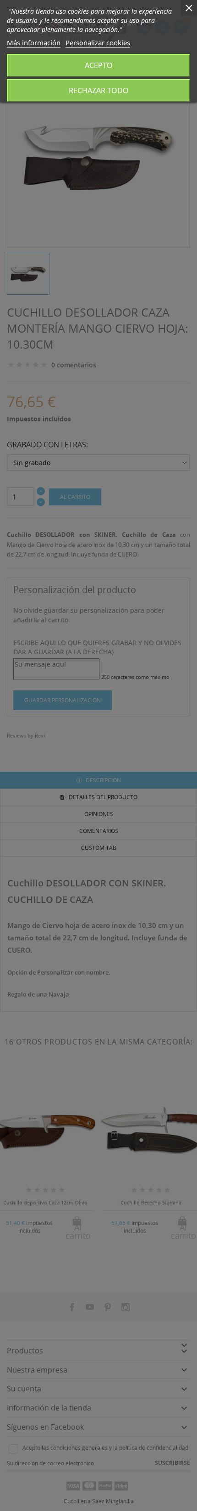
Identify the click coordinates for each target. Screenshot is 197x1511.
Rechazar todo (99, 90)
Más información (33, 42)
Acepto (99, 65)
